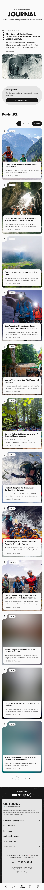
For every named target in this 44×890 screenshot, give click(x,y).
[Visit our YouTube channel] (12, 862)
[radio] (18, 123)
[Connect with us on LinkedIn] (28, 862)
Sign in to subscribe (22, 100)
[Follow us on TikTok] (15, 862)
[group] (23, 123)
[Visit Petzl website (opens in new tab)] (27, 795)
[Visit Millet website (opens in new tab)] (16, 795)
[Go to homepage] (22, 886)
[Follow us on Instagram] (19, 862)
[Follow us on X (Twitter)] (25, 862)
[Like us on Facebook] (22, 862)
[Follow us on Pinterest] (31, 862)
